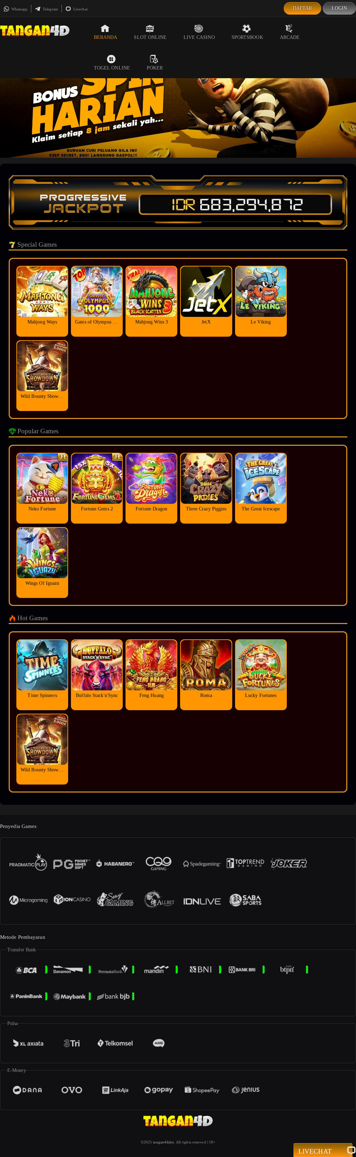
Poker (155, 68)
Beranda (106, 37)
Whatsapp (18, 9)
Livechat (80, 9)
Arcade (290, 37)
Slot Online (150, 37)
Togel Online (112, 68)
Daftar (302, 8)
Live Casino (199, 37)
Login (339, 8)
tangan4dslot (163, 1142)
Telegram (50, 9)
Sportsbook (247, 37)
